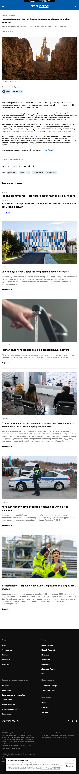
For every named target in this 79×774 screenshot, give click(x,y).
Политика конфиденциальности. (12, 748)
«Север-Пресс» (47, 150)
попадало (31, 136)
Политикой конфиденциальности (50, 768)
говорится (32, 119)
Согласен (69, 766)
